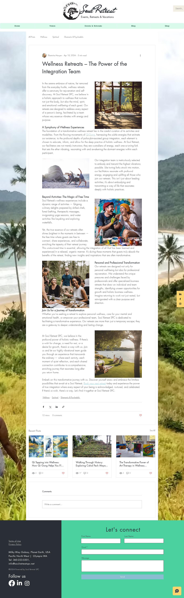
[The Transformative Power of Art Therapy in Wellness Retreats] (135, 446)
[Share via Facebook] (43, 407)
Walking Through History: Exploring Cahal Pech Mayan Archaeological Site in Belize (91, 464)
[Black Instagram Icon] (180, 303)
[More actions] (140, 55)
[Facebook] (12, 583)
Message (85, 558)
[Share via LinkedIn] (56, 407)
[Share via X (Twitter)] (50, 407)
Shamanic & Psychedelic (73, 37)
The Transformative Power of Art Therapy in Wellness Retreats (134, 464)
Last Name (128, 536)
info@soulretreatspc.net (21, 563)
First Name (86, 536)
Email (84, 547)
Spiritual (56, 37)
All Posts (32, 37)
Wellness (43, 37)
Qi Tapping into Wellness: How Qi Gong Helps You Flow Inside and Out (48, 464)
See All (152, 430)
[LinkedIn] (19, 583)
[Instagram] (27, 583)
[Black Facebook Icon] (180, 299)
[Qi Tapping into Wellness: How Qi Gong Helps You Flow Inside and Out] (48, 446)
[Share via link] (63, 407)
